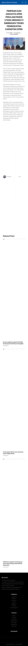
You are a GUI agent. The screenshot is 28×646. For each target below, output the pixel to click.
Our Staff (14, 619)
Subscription (14, 624)
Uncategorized (14, 34)
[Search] (22, 2)
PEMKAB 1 (14, 604)
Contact (14, 617)
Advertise (13, 622)
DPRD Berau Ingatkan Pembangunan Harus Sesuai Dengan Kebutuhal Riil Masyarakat (12, 563)
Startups (14, 626)
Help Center (14, 620)
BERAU (14, 598)
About (14, 615)
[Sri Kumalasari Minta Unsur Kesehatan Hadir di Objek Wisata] (14, 399)
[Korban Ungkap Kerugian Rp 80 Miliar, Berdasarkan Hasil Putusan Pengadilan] (14, 289)
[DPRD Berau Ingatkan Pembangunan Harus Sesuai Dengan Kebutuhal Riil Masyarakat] (14, 509)
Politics (14, 606)
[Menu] (25, 2)
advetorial (14, 597)
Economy (14, 600)
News (14, 602)
